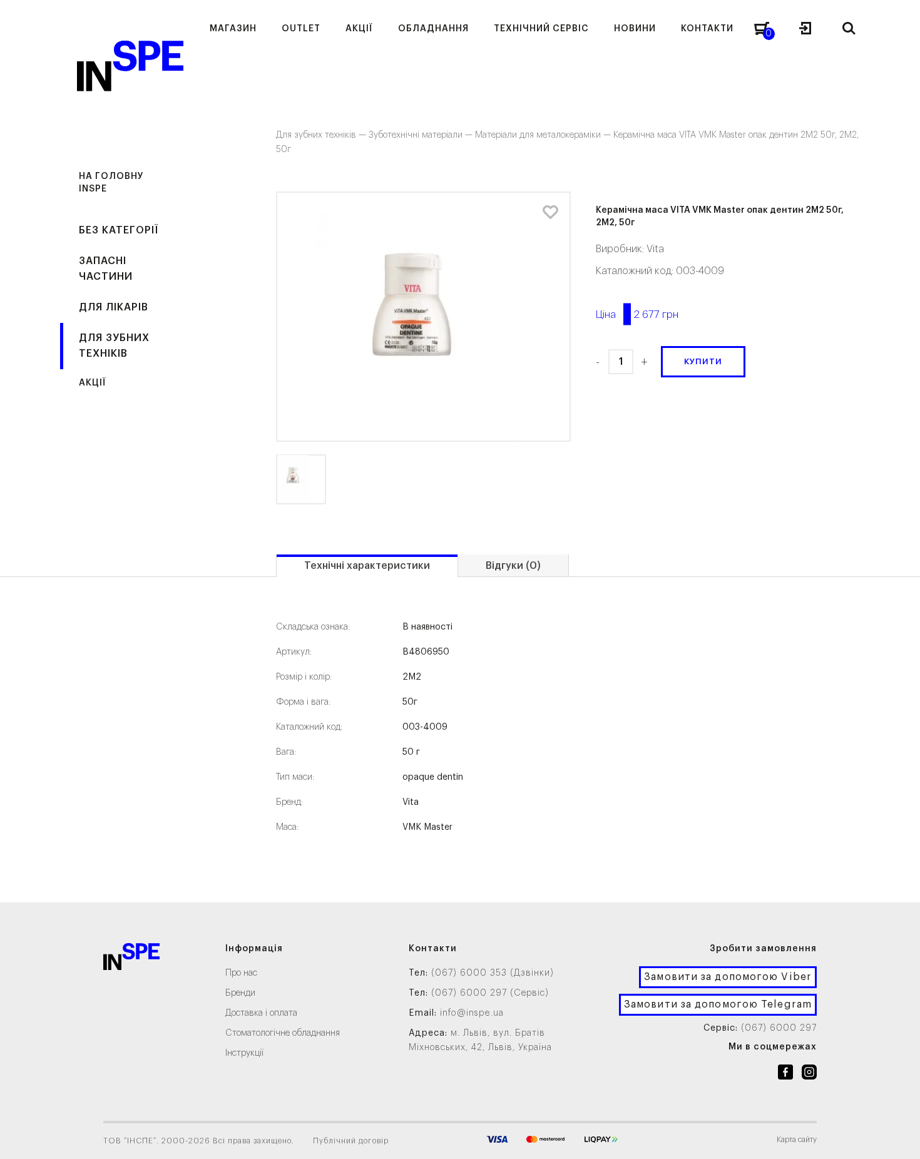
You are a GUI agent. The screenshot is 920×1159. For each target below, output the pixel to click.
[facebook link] (785, 1075)
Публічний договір (351, 1141)
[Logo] (131, 959)
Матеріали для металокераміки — (544, 135)
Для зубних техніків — (322, 135)
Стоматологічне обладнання (282, 1033)
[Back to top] (898, 1137)
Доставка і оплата (261, 1013)
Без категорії (118, 230)
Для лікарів (113, 307)
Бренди (240, 993)
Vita (655, 249)
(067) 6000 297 (779, 1028)
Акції (92, 383)
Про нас (241, 973)
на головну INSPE (111, 182)
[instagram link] (809, 1075)
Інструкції (244, 1053)
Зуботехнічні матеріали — (422, 135)
